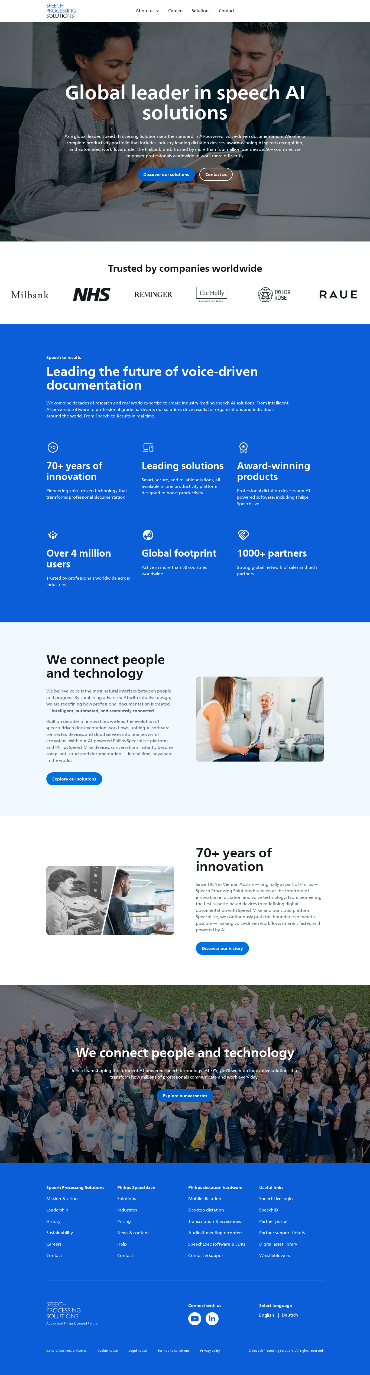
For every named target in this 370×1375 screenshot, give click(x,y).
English (266, 1315)
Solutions (126, 1199)
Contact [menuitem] (227, 10)
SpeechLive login (276, 1199)
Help (122, 1244)
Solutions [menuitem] (201, 10)
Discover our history (222, 948)
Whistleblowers (274, 1256)
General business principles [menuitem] (66, 1351)
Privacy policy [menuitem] (210, 1351)
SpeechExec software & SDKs (216, 1244)
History (53, 1221)
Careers (53, 1244)
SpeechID (268, 1210)
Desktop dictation (206, 1210)
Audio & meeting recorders (215, 1233)
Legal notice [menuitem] (138, 1351)
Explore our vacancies (185, 1095)
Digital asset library (278, 1244)
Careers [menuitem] (175, 10)
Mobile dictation (204, 1199)
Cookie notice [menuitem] (108, 1351)
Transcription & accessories (214, 1221)
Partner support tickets (282, 1233)
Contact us (216, 174)
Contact (54, 1256)
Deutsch (290, 1315)
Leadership (57, 1210)
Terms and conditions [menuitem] (173, 1351)
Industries (127, 1210)
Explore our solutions (74, 779)
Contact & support (206, 1256)
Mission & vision (62, 1199)
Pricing (124, 1221)
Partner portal (273, 1221)
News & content (133, 1233)
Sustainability (59, 1233)
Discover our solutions (166, 174)
